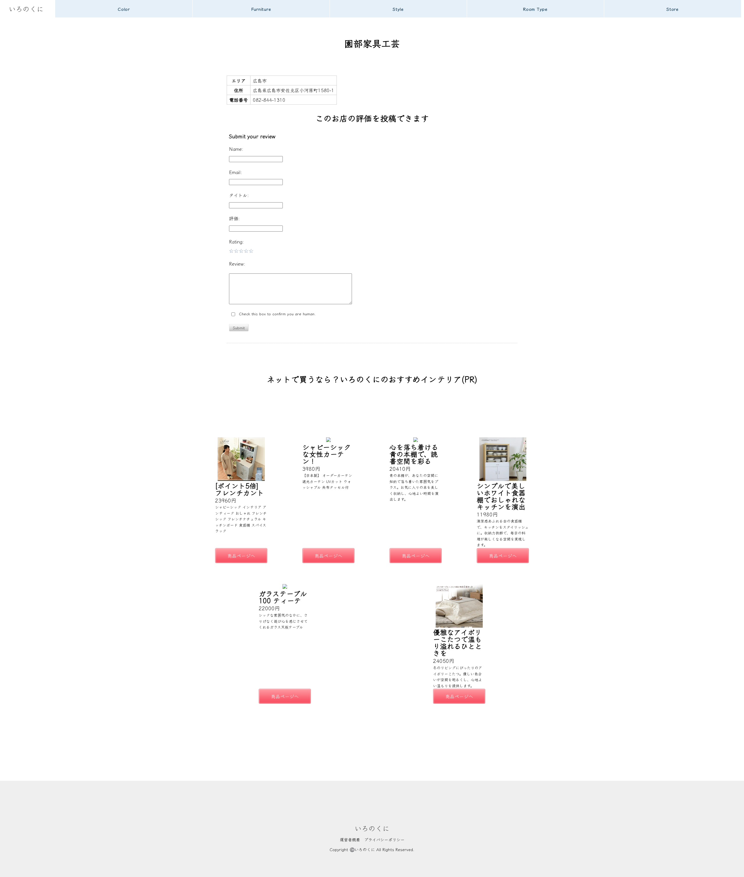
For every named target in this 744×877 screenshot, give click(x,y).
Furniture (261, 9)
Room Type (535, 9)
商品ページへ (241, 555)
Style (398, 9)
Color (124, 9)
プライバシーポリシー (384, 839)
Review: (237, 263)
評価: (234, 218)
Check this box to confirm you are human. (276, 314)
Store (672, 9)
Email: (235, 172)
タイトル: (239, 195)
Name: (236, 148)
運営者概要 (350, 839)
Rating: (236, 241)
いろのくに (26, 8)
